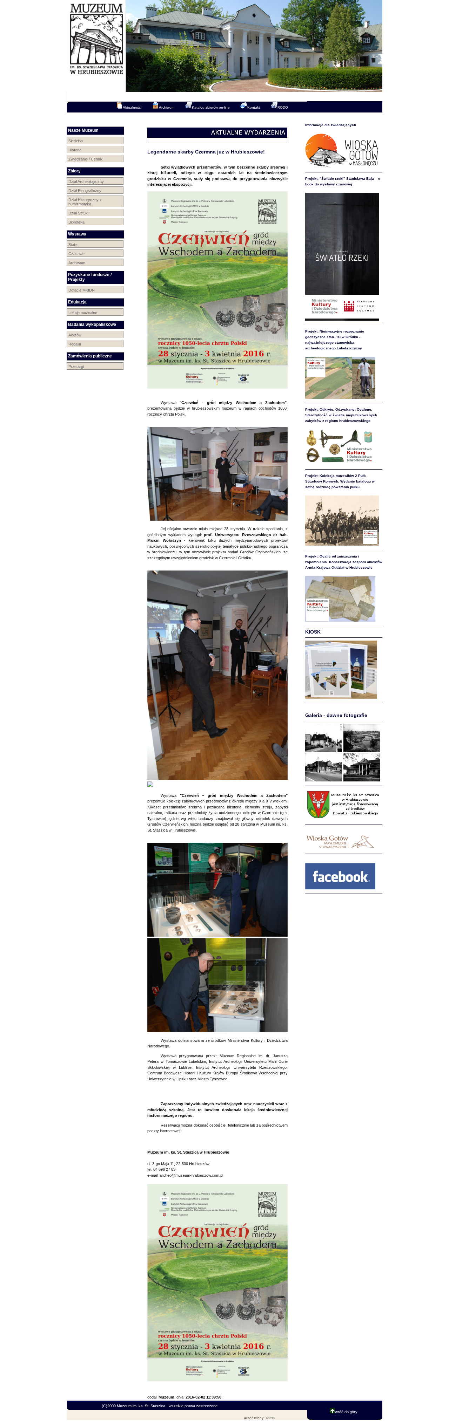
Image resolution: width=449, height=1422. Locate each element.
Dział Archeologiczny (86, 181)
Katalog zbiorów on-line (211, 107)
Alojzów (74, 335)
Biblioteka (76, 222)
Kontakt (253, 107)
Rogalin (74, 344)
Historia (74, 150)
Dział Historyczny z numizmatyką (85, 202)
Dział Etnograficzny (84, 191)
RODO (282, 107)
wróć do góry (346, 1412)
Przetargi (76, 366)
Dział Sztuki (78, 213)
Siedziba (75, 141)
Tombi (270, 1418)
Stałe (72, 244)
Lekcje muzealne (82, 312)
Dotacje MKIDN (81, 290)
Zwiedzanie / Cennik (85, 159)
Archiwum (166, 107)
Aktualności (132, 107)
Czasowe (76, 254)
